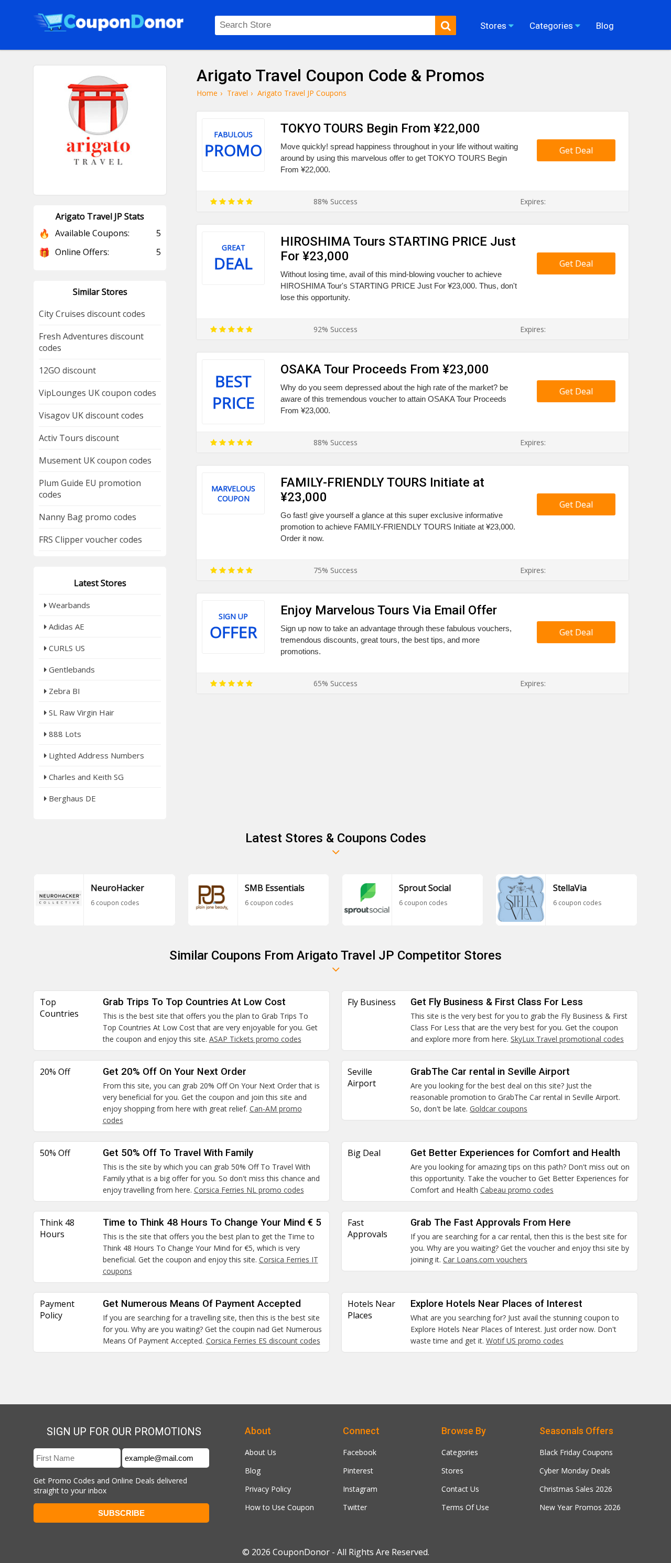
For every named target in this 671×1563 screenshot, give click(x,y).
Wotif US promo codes (525, 1341)
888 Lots (64, 734)
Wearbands (68, 605)
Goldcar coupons (498, 1109)
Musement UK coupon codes (95, 460)
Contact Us (460, 1489)
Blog (253, 1471)
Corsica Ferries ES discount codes (263, 1341)
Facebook (359, 1452)
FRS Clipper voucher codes (90, 539)
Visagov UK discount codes (91, 415)
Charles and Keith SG (85, 777)
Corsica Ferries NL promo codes (249, 1190)
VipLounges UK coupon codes (97, 393)
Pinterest (358, 1471)
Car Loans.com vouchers (485, 1259)
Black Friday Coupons (576, 1452)
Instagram (360, 1489)
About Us (260, 1452)
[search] (445, 25)
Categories (459, 1452)
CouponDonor (301, 1552)
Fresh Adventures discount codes (91, 342)
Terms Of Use (465, 1507)
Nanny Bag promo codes (87, 517)
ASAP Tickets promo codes (255, 1039)
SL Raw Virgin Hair (80, 712)
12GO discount (67, 370)
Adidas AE (65, 626)
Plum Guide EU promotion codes (90, 488)
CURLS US (66, 648)
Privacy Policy (268, 1489)
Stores (452, 1471)
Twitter (355, 1507)
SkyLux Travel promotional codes (567, 1039)
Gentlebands (71, 669)
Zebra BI (63, 691)
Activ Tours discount (79, 438)
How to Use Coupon (279, 1507)
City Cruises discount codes (92, 314)
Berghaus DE (71, 798)
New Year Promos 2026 (580, 1507)
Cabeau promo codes (517, 1190)
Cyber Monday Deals (574, 1471)
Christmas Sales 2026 (575, 1489)
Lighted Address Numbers (95, 755)
